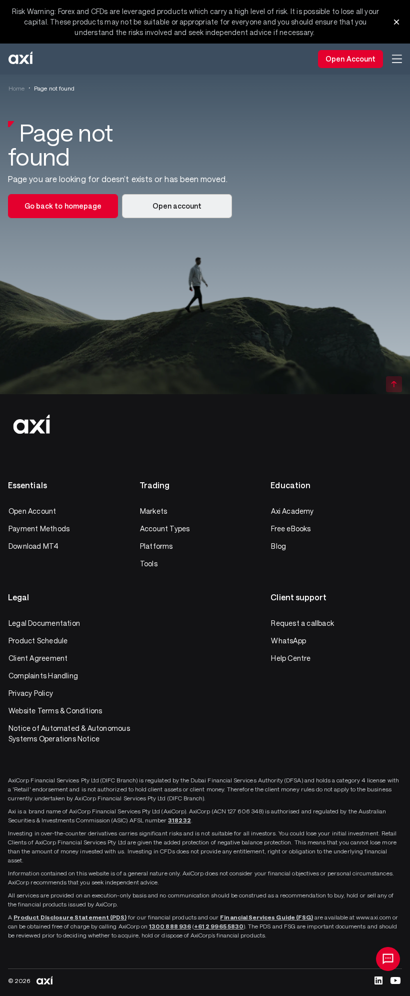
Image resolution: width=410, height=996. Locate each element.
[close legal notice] (396, 22)
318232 (179, 819)
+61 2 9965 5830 (219, 925)
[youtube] (395, 980)
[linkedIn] (378, 980)
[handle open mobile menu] (397, 59)
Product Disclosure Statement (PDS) (70, 916)
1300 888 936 (170, 925)
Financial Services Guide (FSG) (266, 916)
